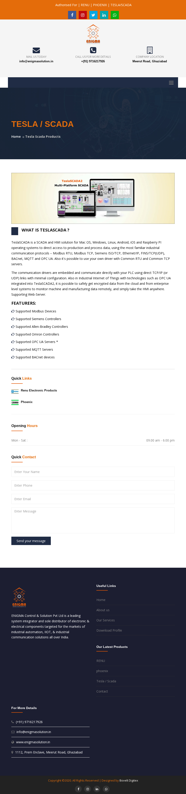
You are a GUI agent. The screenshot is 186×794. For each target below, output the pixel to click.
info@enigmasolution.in (36, 61)
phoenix (102, 671)
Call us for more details (93, 57)
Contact (102, 691)
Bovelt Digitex (129, 780)
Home (16, 136)
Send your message (31, 541)
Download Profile (109, 630)
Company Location (150, 57)
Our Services (105, 620)
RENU (100, 661)
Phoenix (26, 402)
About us (103, 610)
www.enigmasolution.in (33, 742)
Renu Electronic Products (39, 390)
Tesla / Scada (106, 681)
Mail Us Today (36, 57)
